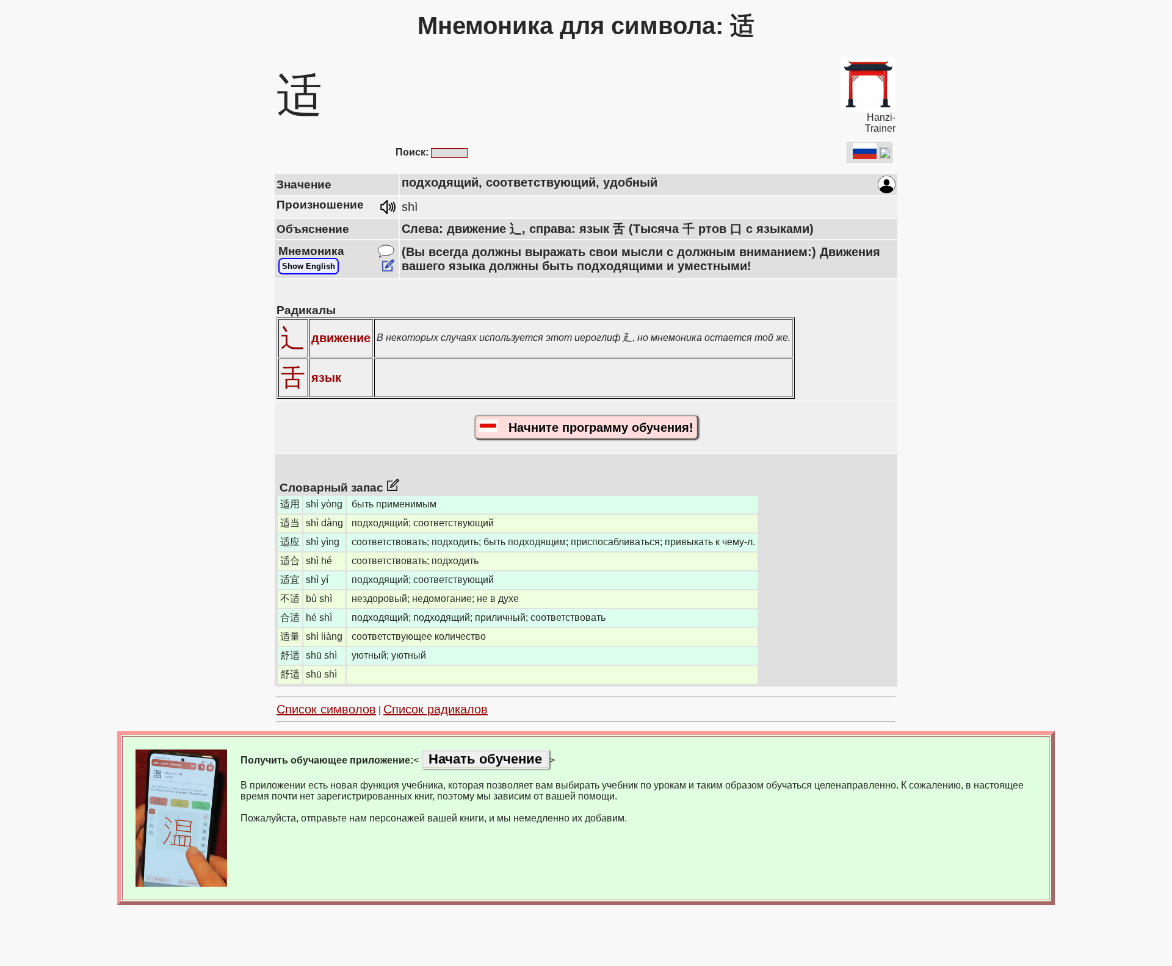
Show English (308, 266)
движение (341, 338)
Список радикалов (435, 709)
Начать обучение (485, 759)
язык (326, 377)
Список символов (326, 709)
